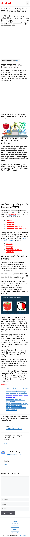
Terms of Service (15, 531)
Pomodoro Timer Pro (14, 250)
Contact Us (15, 523)
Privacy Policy (15, 527)
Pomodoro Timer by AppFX (16, 228)
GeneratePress (22, 535)
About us (15, 521)
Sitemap (15, 529)
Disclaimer (15, 525)
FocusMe (9, 248)
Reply (5, 443)
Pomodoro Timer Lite (14, 226)
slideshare (18, 314)
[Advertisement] (15, 43)
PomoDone (10, 222)
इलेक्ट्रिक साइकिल (15, 533)
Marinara (9, 246)
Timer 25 (9, 244)
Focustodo (10, 220)
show (17, 60)
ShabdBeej (6, 3)
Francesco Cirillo (7, 74)
